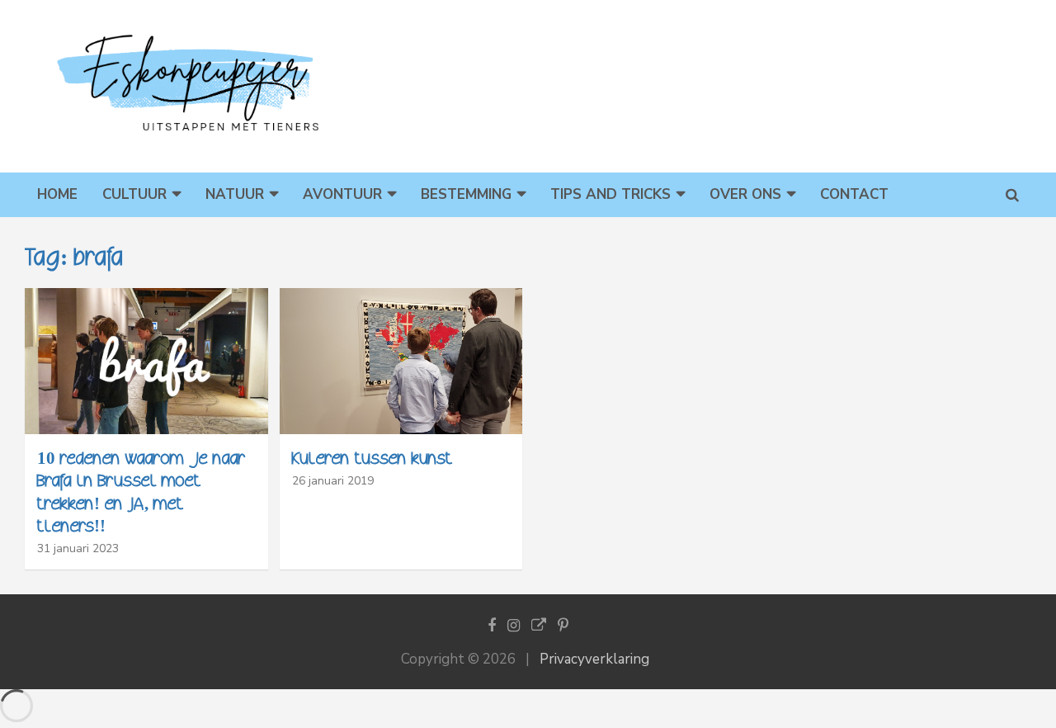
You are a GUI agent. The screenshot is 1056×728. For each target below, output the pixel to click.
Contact (854, 194)
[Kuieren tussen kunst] (401, 361)
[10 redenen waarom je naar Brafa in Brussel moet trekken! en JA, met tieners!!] (146, 361)
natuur (234, 194)
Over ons (745, 194)
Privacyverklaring (594, 659)
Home (57, 194)
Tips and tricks (610, 194)
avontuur (342, 194)
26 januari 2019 (333, 481)
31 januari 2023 (78, 548)
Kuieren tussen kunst (372, 457)
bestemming (466, 194)
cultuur (134, 194)
